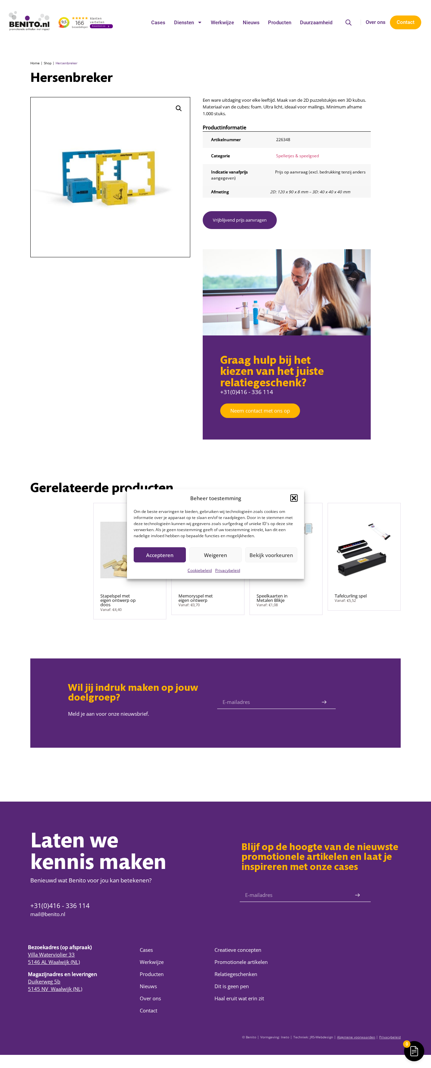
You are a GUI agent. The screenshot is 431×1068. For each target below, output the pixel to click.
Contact (148, 1010)
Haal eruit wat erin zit (239, 998)
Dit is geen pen (231, 986)
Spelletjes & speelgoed (297, 155)
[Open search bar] (348, 22)
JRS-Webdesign (321, 1037)
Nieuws (251, 23)
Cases (158, 23)
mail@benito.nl (47, 914)
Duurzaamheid (316, 23)
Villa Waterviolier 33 (51, 954)
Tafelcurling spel (351, 596)
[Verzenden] (324, 702)
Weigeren (215, 554)
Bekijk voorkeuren (271, 554)
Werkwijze (222, 23)
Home (35, 63)
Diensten (184, 23)
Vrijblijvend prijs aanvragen (240, 220)
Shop (48, 63)
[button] (294, 498)
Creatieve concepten (237, 949)
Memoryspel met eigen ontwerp (195, 598)
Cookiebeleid (200, 570)
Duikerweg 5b (44, 981)
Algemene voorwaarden (356, 1037)
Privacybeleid (227, 570)
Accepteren (159, 554)
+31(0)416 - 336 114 (246, 392)
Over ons (376, 22)
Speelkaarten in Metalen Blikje (272, 598)
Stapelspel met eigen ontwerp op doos (118, 600)
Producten (279, 23)
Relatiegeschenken (235, 974)
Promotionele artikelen (241, 962)
